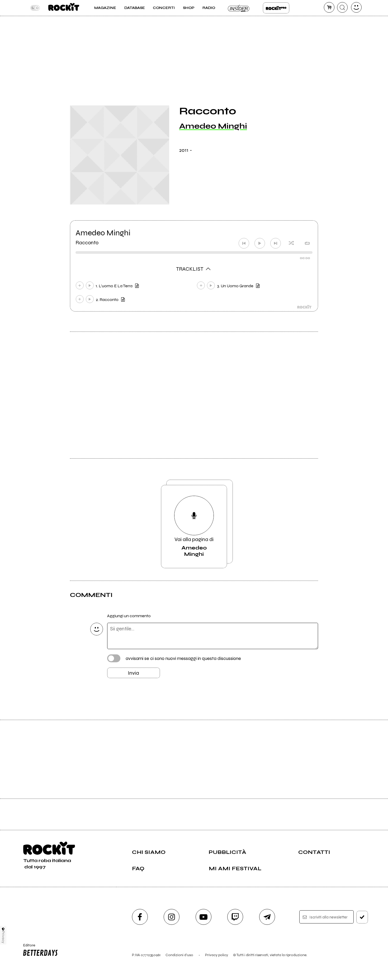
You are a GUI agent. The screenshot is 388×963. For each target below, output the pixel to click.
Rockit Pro (276, 7)
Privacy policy (216, 955)
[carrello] (329, 7)
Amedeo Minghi (213, 126)
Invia (133, 673)
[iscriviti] (362, 917)
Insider (239, 8)
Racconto (86, 242)
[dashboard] (356, 7)
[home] (63, 8)
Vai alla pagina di (194, 546)
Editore (27, 947)
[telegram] (267, 917)
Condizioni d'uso (179, 955)
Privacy (3, 937)
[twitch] (235, 917)
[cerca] (342, 7)
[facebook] (140, 917)
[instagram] (171, 917)
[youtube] (203, 917)
